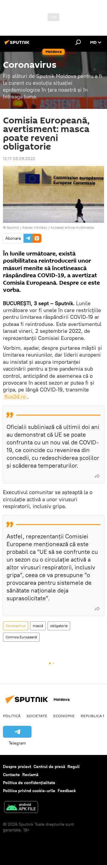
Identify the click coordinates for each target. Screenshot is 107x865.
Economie (64, 715)
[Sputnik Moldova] (18, 44)
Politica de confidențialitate (29, 782)
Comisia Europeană (21, 637)
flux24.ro (15, 396)
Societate (36, 715)
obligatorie (58, 625)
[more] (97, 476)
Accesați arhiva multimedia (72, 227)
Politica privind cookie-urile (29, 790)
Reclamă (30, 774)
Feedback (67, 790)
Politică (12, 715)
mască (38, 625)
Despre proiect (17, 766)
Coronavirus (16, 625)
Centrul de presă (49, 766)
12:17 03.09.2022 (19, 158)
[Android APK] (21, 807)
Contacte (11, 774)
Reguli (73, 766)
